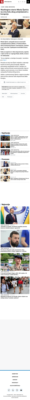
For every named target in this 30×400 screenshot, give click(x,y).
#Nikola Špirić (4, 93)
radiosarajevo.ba (19, 394)
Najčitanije (6, 133)
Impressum (15, 376)
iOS (23, 86)
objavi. (5, 60)
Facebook (14, 87)
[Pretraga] (21, 1)
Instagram (19, 87)
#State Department (14, 93)
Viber (5, 89)
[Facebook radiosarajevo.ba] (8, 390)
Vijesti (2, 6)
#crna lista (23, 93)
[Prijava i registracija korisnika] (23, 1)
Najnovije (6, 204)
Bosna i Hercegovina (10, 6)
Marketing (15, 373)
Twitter (10, 87)
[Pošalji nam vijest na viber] (17, 390)
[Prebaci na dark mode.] (19, 1)
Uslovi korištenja (15, 385)
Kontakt (15, 379)
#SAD (3, 96)
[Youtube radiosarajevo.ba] (21, 390)
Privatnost (15, 382)
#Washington (9, 96)
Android (20, 86)
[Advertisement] (15, 114)
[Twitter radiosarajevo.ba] (13, 390)
